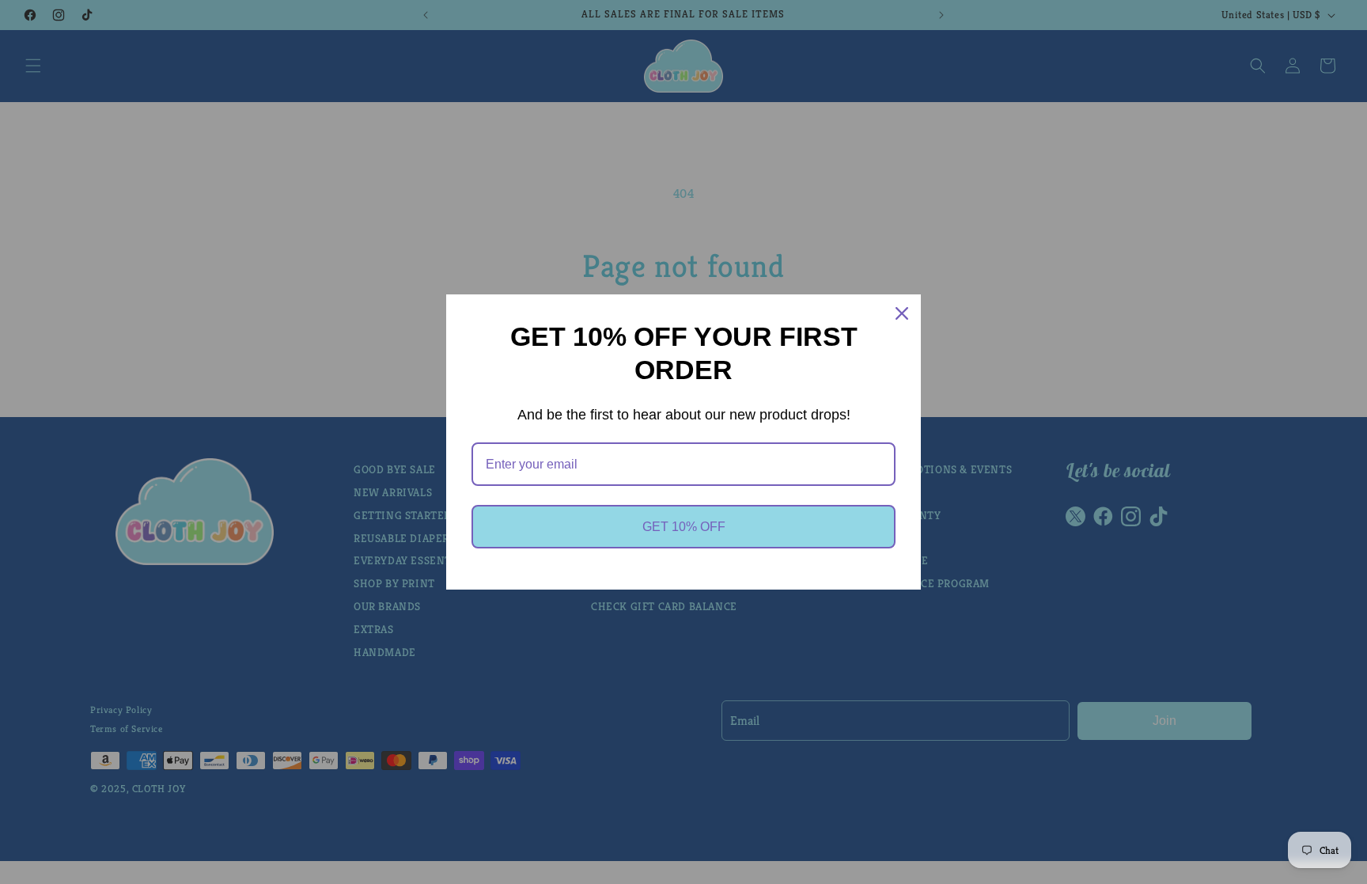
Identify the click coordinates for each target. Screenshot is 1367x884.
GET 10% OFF (683, 526)
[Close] (902, 313)
